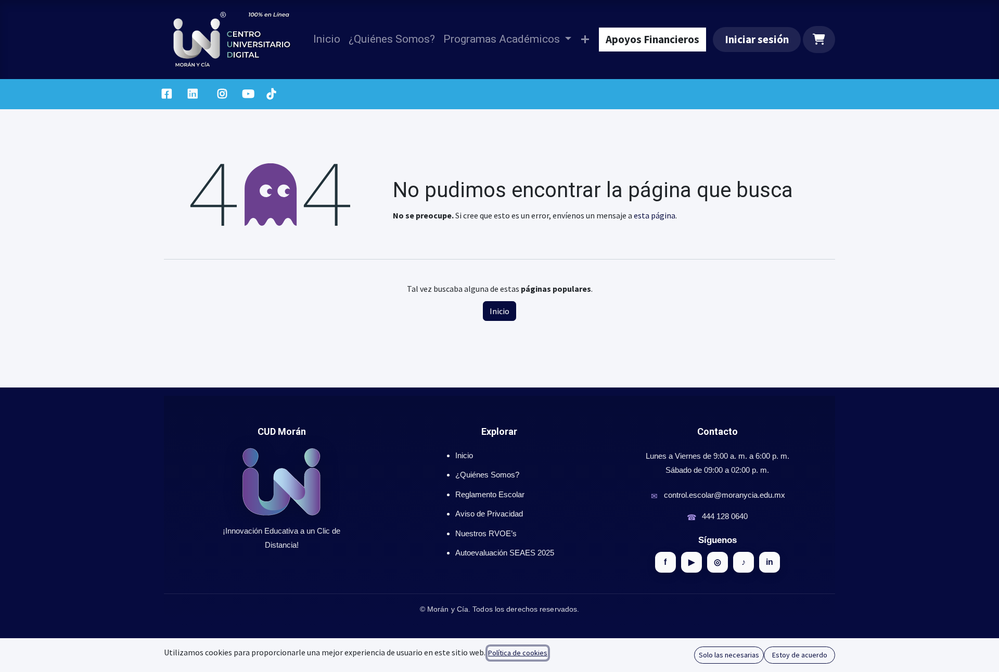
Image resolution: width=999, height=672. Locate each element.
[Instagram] (222, 94)
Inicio (499, 311)
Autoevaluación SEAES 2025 (504, 552)
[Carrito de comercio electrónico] (819, 39)
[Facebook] (166, 94)
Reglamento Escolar (489, 494)
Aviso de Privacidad (489, 513)
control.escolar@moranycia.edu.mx (724, 494)
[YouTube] (248, 94)
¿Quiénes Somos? (487, 474)
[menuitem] (326, 39)
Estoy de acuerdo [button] (799, 655)
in (769, 562)
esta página (654, 215)
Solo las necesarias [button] (729, 655)
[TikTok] (271, 94)
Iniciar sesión (757, 39)
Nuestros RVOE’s (486, 533)
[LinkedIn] (193, 94)
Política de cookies (517, 652)
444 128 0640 (725, 516)
